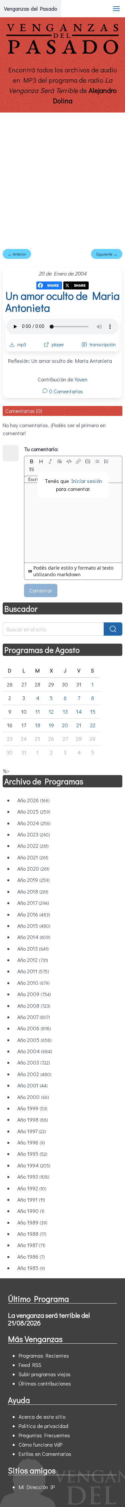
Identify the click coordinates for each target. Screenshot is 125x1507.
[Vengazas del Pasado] (62, 52)
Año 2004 (34, 1051)
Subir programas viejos (45, 1374)
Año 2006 (34, 1028)
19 (51, 725)
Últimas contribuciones (45, 1383)
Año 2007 (33, 1016)
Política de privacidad (43, 1425)
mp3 (21, 344)
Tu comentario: (41, 448)
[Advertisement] (62, 178)
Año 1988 (31, 1233)
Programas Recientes (44, 1355)
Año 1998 (32, 1119)
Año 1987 (31, 1244)
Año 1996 (31, 1142)
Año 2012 (32, 959)
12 (51, 711)
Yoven (81, 379)
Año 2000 (33, 1096)
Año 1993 (33, 1176)
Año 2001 (32, 1085)
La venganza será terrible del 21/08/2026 (49, 1319)
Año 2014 (33, 936)
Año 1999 (32, 1108)
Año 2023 (33, 834)
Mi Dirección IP (37, 1486)
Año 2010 (33, 982)
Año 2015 (33, 925)
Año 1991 (31, 1199)
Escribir (35, 479)
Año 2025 (33, 811)
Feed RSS (30, 1364)
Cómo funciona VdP (40, 1444)
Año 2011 (33, 971)
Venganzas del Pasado (30, 8)
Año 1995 (32, 1153)
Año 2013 (33, 948)
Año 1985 (31, 1267)
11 (37, 711)
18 (37, 725)
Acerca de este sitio (42, 1416)
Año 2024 (34, 823)
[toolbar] (73, 465)
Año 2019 (33, 879)
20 (65, 725)
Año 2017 (33, 902)
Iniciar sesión (86, 480)
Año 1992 (31, 1188)
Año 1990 (30, 1210)
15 (92, 711)
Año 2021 (32, 857)
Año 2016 (33, 914)
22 (92, 725)
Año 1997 (31, 1131)
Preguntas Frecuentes (44, 1435)
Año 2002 (34, 1074)
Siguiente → (106, 254)
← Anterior (17, 254)
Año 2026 (33, 800)
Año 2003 (33, 1062)
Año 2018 (32, 891)
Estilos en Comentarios (45, 1453)
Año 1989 (32, 1222)
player (58, 344)
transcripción (103, 344)
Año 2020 (33, 868)
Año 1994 (33, 1165)
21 (78, 725)
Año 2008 (33, 1005)
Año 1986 (31, 1256)
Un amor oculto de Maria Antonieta (62, 301)
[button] (116, 8)
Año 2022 (33, 845)
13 (65, 711)
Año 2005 (34, 1039)
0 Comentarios (65, 391)
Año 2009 (34, 994)
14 (79, 711)
